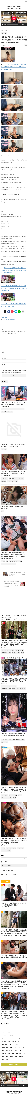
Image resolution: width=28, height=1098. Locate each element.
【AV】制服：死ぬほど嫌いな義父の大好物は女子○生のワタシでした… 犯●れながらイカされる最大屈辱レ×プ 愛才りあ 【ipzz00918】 (14, 789)
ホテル (22, 1036)
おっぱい (22, 1027)
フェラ (17, 1036)
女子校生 (16, 1044)
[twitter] (5, 311)
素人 (6, 317)
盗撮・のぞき (19, 1053)
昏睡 (19, 1047)
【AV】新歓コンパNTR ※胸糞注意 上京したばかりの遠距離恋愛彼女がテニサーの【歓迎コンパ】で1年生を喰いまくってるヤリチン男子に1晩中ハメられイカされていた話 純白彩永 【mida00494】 (14, 984)
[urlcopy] (23, 311)
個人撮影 (8, 319)
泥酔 (23, 1047)
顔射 (7, 1059)
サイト (3, 364)
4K (8, 1027)
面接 (3, 1059)
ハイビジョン (5, 1036)
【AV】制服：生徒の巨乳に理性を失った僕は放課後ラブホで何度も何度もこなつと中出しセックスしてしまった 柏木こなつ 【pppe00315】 (14, 841)
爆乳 (21, 1050)
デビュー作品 (10, 1033)
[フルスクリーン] (25, 24)
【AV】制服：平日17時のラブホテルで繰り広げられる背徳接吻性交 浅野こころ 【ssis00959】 (13, 905)
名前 (3, 352)
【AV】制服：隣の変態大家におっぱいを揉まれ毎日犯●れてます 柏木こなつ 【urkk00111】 (14, 957)
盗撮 (13, 1053)
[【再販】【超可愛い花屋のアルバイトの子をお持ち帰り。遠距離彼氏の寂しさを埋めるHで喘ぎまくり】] (8, 282)
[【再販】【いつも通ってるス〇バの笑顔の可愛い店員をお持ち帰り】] (8, 300)
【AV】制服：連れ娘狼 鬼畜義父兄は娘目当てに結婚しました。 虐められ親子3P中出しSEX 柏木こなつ (13, 474)
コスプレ (14, 1030)
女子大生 (11, 1044)
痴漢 (9, 1053)
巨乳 (15, 1047)
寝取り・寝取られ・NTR (7, 1047)
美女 (7, 1056)
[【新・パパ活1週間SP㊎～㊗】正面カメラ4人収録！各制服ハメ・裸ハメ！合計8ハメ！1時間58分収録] (8, 61)
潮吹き (16, 1050)
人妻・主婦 (18, 1039)
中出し (12, 1039)
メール (4, 358)
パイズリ (11, 1036)
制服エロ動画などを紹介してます (14, 1093)
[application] (14, 18)
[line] (19, 311)
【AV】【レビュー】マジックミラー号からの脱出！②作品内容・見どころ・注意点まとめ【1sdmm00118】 (13, 404)
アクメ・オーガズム (6, 1030)
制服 (3, 317)
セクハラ (4, 1033)
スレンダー (20, 1030)
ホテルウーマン (5, 1039)
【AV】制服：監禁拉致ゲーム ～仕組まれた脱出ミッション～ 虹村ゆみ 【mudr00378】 (13, 734)
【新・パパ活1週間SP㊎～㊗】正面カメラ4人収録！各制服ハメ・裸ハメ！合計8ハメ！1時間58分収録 (13, 67)
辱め (16, 1056)
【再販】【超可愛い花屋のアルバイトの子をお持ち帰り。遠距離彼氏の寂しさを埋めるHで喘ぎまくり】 (14, 288)
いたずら (16, 1027)
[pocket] (12, 311)
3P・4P (3, 1027)
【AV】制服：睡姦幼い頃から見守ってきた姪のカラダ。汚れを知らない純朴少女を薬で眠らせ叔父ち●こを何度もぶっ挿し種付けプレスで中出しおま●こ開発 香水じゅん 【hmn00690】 (14, 932)
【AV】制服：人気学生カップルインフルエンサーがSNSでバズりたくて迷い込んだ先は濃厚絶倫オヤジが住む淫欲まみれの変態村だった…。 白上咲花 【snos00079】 (14, 643)
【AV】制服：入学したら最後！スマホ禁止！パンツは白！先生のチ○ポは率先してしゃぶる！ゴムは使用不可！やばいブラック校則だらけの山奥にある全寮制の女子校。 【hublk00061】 (14, 1015)
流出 (3, 1050)
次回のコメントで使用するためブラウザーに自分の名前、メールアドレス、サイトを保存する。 (14, 371)
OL (11, 1027)
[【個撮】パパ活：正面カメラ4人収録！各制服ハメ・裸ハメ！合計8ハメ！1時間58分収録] (15, 311)
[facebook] (8, 311)
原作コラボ (4, 1044)
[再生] (2, 24)
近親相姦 (21, 1056)
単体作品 (20, 1042)
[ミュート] (23, 24)
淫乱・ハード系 (9, 1050)
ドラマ (17, 1033)
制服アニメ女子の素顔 (14, 6)
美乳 (3, 1056)
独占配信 (4, 1053)
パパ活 (4, 319)
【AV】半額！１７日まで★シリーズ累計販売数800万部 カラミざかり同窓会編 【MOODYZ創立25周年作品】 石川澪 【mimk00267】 (14, 680)
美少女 (11, 1056)
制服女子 (14, 319)
